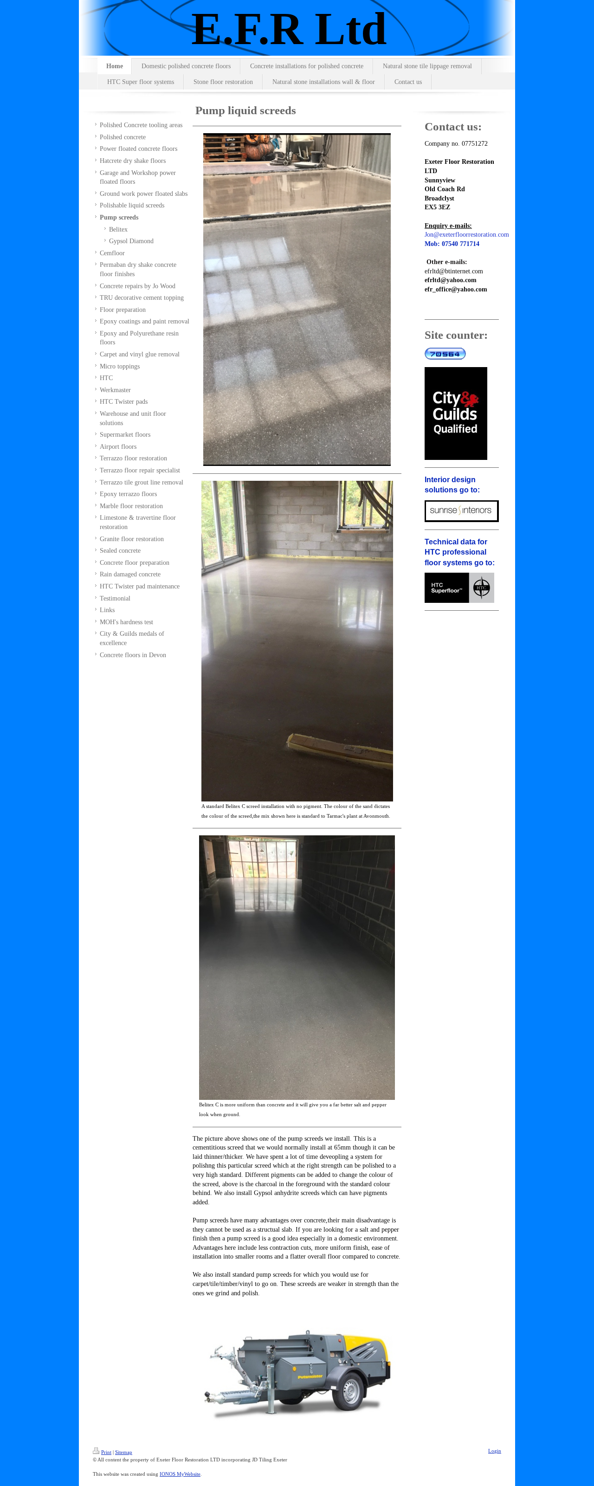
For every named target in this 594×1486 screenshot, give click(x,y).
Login (494, 1451)
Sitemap (123, 1452)
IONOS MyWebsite (180, 1474)
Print (106, 1452)
